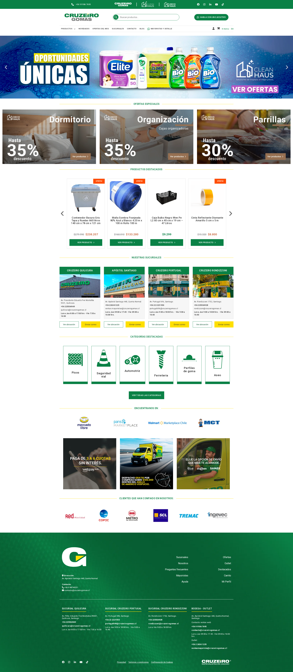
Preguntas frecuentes (176, 569)
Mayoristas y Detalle (161, 29)
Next (287, 67)
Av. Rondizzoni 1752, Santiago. (162, 616)
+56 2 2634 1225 (199, 644)
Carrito (227, 575)
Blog (142, 29)
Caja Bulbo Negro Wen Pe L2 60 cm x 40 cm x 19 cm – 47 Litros (126, 220)
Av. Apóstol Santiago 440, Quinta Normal (80, 578)
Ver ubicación (69, 324)
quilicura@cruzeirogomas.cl (76, 626)
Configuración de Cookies (162, 662)
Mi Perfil (226, 581)
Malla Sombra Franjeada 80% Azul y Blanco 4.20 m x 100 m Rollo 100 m (86, 220)
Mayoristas (182, 575)
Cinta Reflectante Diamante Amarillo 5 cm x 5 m (167, 219)
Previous (6, 67)
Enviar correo (90, 324)
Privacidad (121, 662)
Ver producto (84, 242)
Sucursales (118, 29)
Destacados (224, 569)
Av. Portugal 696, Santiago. (117, 616)
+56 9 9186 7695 (199, 626)
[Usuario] (213, 28)
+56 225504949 (69, 622)
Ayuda (185, 581)
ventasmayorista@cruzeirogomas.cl (209, 648)
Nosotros (183, 563)
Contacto (132, 29)
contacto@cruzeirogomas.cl (77, 590)
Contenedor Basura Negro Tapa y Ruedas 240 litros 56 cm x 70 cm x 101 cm (207, 220)
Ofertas (227, 557)
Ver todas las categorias (146, 395)
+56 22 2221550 (112, 620)
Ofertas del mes (100, 29)
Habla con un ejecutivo (213, 17)
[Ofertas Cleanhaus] (146, 67)
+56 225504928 (155, 620)
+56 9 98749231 (71, 587)
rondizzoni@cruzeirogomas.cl (163, 623)
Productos (66, 29)
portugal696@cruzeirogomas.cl (120, 623)
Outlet (228, 563)
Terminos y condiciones (138, 662)
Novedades (84, 29)
